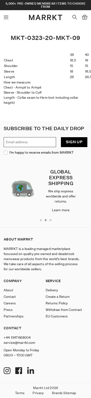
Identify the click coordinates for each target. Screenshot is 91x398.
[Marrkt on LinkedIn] (31, 371)
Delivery (52, 290)
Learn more (61, 210)
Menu (6, 17)
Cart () (84, 18)
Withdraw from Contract (64, 310)
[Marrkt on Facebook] (19, 371)
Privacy (38, 393)
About (8, 290)
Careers (10, 303)
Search (74, 17)
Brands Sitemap (64, 393)
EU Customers (57, 316)
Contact (10, 296)
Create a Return (58, 296)
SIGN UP (74, 142)
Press (8, 310)
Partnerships (14, 316)
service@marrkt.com (19, 342)
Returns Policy (57, 303)
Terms (20, 393)
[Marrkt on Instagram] (8, 371)
